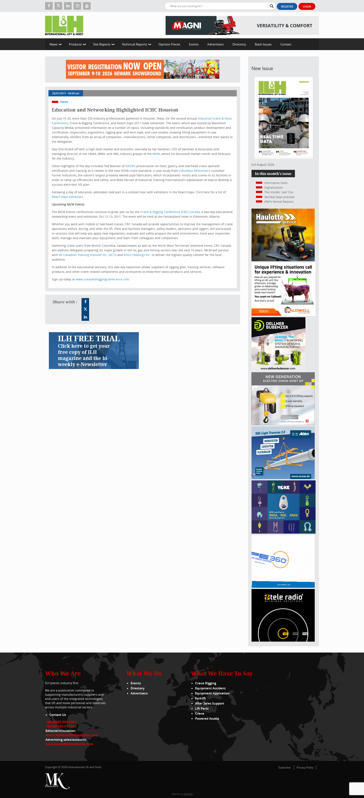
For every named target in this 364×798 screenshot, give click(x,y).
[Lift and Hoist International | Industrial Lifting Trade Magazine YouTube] (87, 6)
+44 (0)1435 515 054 (61, 726)
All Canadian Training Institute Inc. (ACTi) (87, 255)
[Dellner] (278, 370)
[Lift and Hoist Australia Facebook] (85, 302)
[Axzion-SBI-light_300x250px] (283, 478)
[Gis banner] (283, 424)
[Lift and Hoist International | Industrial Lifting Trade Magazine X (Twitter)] (58, 6)
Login (307, 6)
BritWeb (188, 793)
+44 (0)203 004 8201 (61, 721)
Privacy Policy (305, 767)
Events (193, 44)
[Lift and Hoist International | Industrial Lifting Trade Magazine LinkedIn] (68, 6)
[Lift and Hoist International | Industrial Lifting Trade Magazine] (65, 25)
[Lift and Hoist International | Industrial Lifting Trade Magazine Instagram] (77, 6)
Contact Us (57, 715)
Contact (285, 44)
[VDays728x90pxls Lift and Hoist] (142, 69)
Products (75, 44)
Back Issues (263, 44)
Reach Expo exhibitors (67, 197)
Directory (239, 44)
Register (287, 6)
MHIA (156, 154)
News (54, 44)
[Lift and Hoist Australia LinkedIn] (85, 317)
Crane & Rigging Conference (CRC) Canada (170, 212)
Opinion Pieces (169, 44)
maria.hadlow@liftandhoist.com (72, 735)
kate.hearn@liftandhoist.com (69, 744)
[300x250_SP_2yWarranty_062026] (283, 260)
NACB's (130, 166)
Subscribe (284, 767)
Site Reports (101, 44)
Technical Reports (134, 44)
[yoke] (284, 532)
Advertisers (215, 44)
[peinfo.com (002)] (283, 587)
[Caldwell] (284, 315)
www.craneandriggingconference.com (102, 279)
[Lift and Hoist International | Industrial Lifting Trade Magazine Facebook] (49, 6)
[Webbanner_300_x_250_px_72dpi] (283, 640)
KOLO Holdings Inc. (137, 255)
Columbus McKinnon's (194, 171)
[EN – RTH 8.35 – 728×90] (242, 25)
